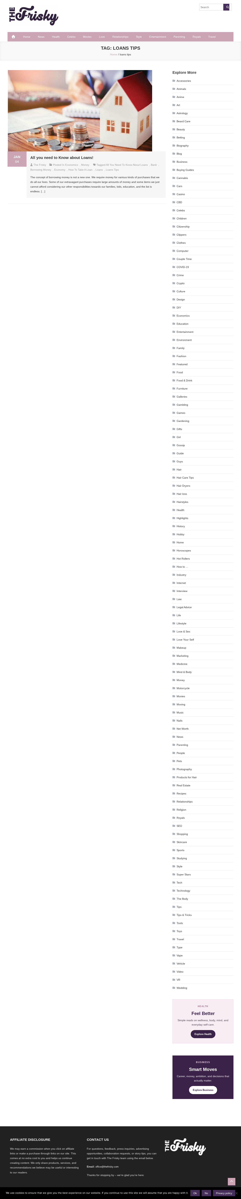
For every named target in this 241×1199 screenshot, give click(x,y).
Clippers (181, 234)
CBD (179, 202)
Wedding (182, 987)
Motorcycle (183, 688)
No (206, 1193)
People (181, 753)
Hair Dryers (183, 485)
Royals (197, 36)
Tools (180, 923)
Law (179, 599)
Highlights (182, 518)
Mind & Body (184, 672)
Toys (179, 931)
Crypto (181, 283)
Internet (181, 582)
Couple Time (184, 258)
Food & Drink (184, 380)
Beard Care (183, 121)
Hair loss (182, 493)
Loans (99, 169)
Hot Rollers (183, 558)
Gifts (179, 429)
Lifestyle (181, 623)
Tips (179, 906)
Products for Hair (187, 777)
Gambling (182, 404)
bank (154, 164)
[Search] (226, 7)
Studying (182, 858)
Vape (180, 955)
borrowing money (40, 169)
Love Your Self (185, 639)
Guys (180, 461)
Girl (179, 437)
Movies (87, 36)
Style (139, 36)
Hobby (180, 534)
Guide (180, 453)
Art (178, 105)
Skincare (182, 842)
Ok (195, 1193)
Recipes (181, 793)
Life (179, 615)
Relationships (120, 36)
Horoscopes (184, 550)
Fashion (181, 356)
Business (182, 161)
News (41, 36)
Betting (181, 137)
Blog (179, 153)
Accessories (184, 80)
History (181, 526)
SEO (179, 825)
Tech (179, 882)
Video (180, 971)
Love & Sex (183, 631)
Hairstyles (182, 501)
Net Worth (183, 728)
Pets (179, 761)
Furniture (182, 388)
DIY (179, 307)
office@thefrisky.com (107, 1166)
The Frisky (40, 164)
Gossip (181, 445)
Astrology (182, 113)
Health (56, 36)
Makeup (181, 647)
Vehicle (181, 963)
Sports (180, 850)
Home (26, 36)
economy (59, 169)
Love (102, 36)
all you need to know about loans (127, 164)
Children (182, 218)
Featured (182, 364)
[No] (236, 1193)
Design (181, 299)
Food (180, 372)
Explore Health (203, 1034)
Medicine (182, 663)
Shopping (182, 833)
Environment (184, 339)
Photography (184, 769)
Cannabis (182, 177)
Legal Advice (184, 607)
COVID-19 (183, 267)
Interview (182, 591)
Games (181, 412)
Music (180, 712)
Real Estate (183, 785)
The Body (182, 898)
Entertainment (157, 36)
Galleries (182, 396)
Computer (182, 250)
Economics (71, 164)
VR (178, 979)
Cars (179, 186)
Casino (181, 194)
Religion (181, 809)
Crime (180, 275)
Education (182, 323)
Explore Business (203, 1090)
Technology (183, 890)
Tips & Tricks (184, 914)
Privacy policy (224, 1193)
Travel (212, 36)
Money (85, 164)
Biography (183, 145)
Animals (181, 88)
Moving (181, 704)
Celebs (71, 36)
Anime (180, 97)
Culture (181, 291)
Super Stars (184, 874)
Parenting (179, 36)
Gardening (183, 420)
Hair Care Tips (185, 477)
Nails (179, 720)
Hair (179, 469)
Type (179, 947)
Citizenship (183, 226)
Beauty (181, 129)
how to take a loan (80, 169)
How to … (182, 566)
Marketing (182, 655)
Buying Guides (185, 169)
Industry (181, 574)
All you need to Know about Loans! (61, 158)
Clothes (181, 242)
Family (181, 348)
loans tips (112, 169)
